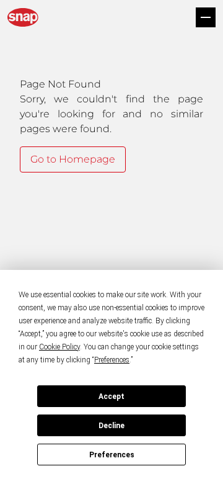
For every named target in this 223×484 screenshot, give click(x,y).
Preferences (111, 454)
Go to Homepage (72, 159)
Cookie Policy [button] (59, 347)
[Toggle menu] (206, 17)
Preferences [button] (111, 360)
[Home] (22, 17)
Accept (111, 396)
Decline (111, 425)
